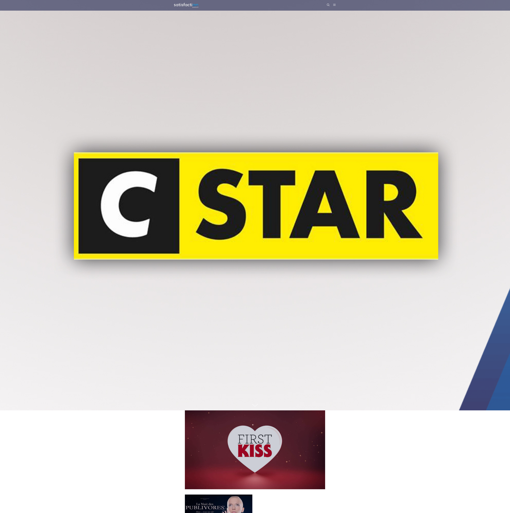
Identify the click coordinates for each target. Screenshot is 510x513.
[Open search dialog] (328, 5)
